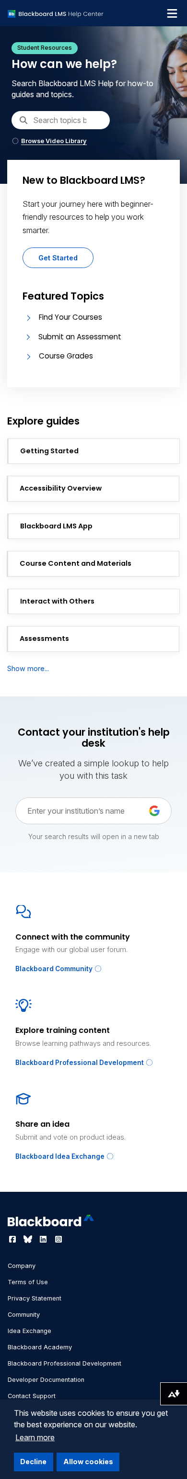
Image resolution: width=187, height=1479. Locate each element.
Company (21, 1265)
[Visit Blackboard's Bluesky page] (29, 1239)
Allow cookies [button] (88, 1461)
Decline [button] (33, 1461)
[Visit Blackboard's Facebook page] (13, 1239)
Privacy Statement (34, 1298)
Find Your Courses (70, 317)
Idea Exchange (29, 1330)
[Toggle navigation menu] (172, 13)
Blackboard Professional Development (80, 1062)
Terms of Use (28, 1282)
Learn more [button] (35, 1437)
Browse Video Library (54, 141)
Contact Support (32, 1396)
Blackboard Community (54, 969)
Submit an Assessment (79, 337)
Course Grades (66, 356)
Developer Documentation (46, 1379)
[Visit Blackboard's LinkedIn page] (44, 1239)
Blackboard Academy (40, 1347)
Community (24, 1314)
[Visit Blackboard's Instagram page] (58, 1239)
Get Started (58, 258)
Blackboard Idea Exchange (60, 1156)
